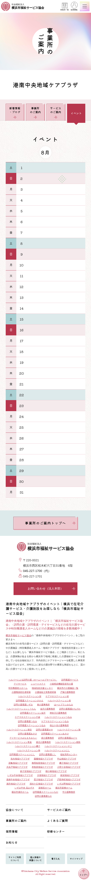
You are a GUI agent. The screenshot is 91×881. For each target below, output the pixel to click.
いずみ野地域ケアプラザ (68, 784)
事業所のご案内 (35, 110)
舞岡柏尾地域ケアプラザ (43, 763)
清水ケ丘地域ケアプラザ (41, 784)
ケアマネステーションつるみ (55, 721)
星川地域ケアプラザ (43, 779)
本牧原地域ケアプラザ (42, 767)
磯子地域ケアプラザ (68, 763)
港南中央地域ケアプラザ (18, 779)
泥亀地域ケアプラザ (18, 763)
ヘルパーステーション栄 (29, 696)
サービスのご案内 (55, 110)
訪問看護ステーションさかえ (29, 700)
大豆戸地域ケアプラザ (17, 767)
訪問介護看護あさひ (27, 734)
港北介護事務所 (43, 742)
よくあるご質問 (57, 820)
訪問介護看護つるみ (27, 721)
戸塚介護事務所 (67, 692)
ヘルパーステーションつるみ (58, 717)
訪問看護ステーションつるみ (32, 725)
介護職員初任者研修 (21, 692)
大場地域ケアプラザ (46, 775)
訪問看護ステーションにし (22, 754)
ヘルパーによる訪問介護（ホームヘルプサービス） (32, 680)
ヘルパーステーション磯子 (27, 746)
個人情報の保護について (35, 859)
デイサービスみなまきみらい (23, 738)
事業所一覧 (64, 10)
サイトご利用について (14, 859)
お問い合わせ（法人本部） (45, 588)
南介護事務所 (43, 704)
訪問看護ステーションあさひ (55, 734)
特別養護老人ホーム (18, 688)
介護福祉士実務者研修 (45, 692)
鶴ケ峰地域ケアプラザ (56, 771)
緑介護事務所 (47, 738)
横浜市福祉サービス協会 (18, 635)
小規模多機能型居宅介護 (61, 684)
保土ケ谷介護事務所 (59, 725)
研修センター (56, 831)
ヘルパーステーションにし (57, 750)
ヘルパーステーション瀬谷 (19, 729)
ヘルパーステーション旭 (68, 729)
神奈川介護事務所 (58, 713)
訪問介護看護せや (44, 729)
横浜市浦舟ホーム (20, 792)
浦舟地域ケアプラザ (15, 784)
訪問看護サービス (69, 680)
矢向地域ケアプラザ (20, 759)
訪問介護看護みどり (67, 738)
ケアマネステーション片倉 (27, 717)
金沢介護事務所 (47, 709)
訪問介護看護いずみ (23, 704)
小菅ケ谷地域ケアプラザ (68, 767)
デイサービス (20, 684)
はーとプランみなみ (63, 704)
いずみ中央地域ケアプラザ (20, 775)
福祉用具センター (68, 754)
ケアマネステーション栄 (57, 696)
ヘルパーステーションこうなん (21, 709)
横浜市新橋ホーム (63, 788)
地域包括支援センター (42, 688)
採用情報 (74, 10)
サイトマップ (76, 858)
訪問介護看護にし (47, 754)
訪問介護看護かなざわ (69, 709)
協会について (14, 810)
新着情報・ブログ (14, 110)
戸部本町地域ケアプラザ (68, 779)
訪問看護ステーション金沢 (33, 713)
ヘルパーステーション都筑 (67, 742)
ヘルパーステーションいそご (58, 746)
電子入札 (55, 858)
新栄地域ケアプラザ (69, 775)
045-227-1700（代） (37, 571)
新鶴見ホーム (45, 788)
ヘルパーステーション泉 (59, 700)
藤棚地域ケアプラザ (43, 759)
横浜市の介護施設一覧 (67, 688)
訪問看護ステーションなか (45, 792)
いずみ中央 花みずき (24, 788)
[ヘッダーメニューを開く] (85, 6)
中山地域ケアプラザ (66, 759)
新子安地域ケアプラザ (30, 771)
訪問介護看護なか (43, 796)
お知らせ (12, 842)
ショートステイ (38, 684)
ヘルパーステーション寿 (28, 750)
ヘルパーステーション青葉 (19, 742)
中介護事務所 (68, 792)
